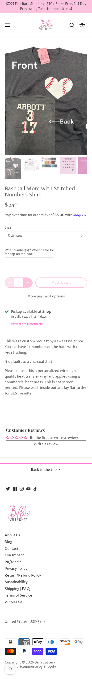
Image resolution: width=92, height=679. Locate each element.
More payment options (46, 296)
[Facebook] (15, 488)
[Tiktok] (35, 488)
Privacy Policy (16, 568)
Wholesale (13, 602)
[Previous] (11, 100)
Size (8, 228)
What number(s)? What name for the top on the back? (29, 252)
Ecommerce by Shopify (37, 667)
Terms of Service (18, 595)
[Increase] (27, 283)
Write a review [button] (46, 444)
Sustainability (16, 582)
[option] (46, 101)
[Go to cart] (82, 25)
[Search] (72, 25)
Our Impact (14, 555)
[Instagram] (22, 488)
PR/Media (13, 562)
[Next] (81, 100)
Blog (8, 541)
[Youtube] (28, 488)
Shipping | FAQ (17, 588)
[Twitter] (8, 488)
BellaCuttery (45, 662)
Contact (12, 548)
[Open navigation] (7, 25)
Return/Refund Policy (23, 575)
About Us (12, 535)
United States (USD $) (23, 622)
